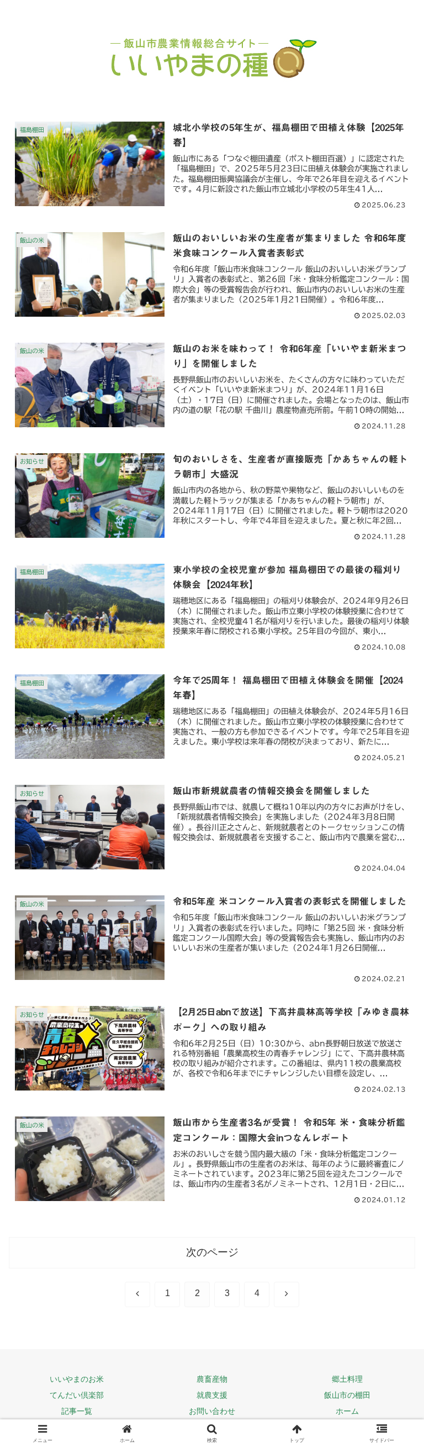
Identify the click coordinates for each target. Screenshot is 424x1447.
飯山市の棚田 (347, 1395)
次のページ (212, 1252)
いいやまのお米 (77, 1379)
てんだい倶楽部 (77, 1395)
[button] (391, 1345)
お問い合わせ (212, 1411)
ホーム (347, 1411)
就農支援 (212, 1395)
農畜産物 (212, 1379)
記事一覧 (76, 1411)
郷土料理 (347, 1379)
